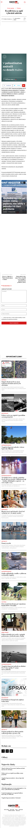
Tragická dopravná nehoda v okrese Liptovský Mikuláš (12, 448)
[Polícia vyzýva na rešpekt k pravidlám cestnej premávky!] (14, 403)
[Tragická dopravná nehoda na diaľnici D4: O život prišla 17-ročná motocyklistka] (14, 654)
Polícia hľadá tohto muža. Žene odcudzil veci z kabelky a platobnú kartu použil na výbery (20, 279)
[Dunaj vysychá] (14, 531)
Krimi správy (10, 8)
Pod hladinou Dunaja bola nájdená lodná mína (12, 700)
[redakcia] (2, 19)
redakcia (9, 19)
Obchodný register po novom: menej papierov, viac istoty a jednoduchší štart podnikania (14, 203)
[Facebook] (3, 751)
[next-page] (24, 183)
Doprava (3, 379)
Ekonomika (4, 509)
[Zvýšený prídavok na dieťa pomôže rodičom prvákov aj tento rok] (14, 719)
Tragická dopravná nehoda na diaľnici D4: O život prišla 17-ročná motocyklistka (13, 667)
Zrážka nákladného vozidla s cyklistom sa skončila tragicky (13, 574)
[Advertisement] (14, 39)
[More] (23, 85)
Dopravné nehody (6, 445)
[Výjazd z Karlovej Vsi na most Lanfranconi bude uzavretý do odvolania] (14, 369)
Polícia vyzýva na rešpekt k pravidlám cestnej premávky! (13, 416)
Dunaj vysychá (6, 543)
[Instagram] (7, 751)
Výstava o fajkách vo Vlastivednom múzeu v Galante (7, 278)
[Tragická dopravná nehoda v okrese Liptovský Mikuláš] (14, 435)
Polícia (19, 8)
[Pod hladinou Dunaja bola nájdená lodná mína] (14, 687)
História (3, 601)
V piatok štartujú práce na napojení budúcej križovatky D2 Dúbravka (12, 793)
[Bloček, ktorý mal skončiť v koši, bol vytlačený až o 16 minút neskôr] (14, 499)
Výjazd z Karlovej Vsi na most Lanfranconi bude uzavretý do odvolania (11, 383)
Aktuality (4, 541)
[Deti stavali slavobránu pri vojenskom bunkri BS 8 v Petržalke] (14, 591)
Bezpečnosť (4, 413)
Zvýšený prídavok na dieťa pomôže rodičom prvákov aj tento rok (12, 732)
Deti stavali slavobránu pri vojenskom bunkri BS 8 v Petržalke (13, 605)
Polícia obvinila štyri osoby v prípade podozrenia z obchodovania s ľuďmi (13, 635)
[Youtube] (11, 751)
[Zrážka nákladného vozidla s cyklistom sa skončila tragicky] (14, 561)
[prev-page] (22, 183)
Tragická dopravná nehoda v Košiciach (10, 798)
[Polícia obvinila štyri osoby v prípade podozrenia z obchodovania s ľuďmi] (14, 622)
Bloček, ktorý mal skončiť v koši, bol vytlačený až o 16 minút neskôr (13, 512)
